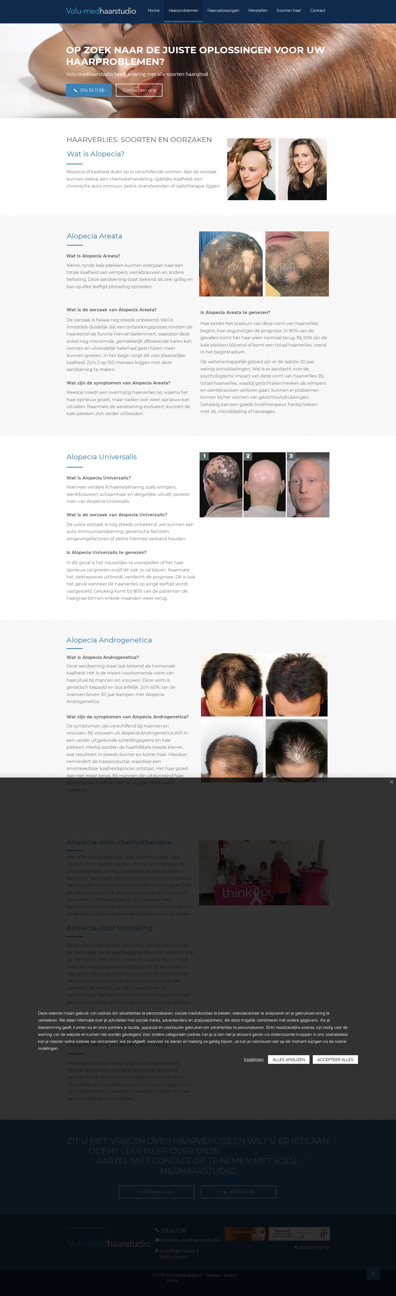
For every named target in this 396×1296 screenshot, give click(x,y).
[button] (251, 169)
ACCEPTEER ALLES (335, 1059)
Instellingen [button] (254, 1059)
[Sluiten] (391, 782)
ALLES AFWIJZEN (289, 1059)
